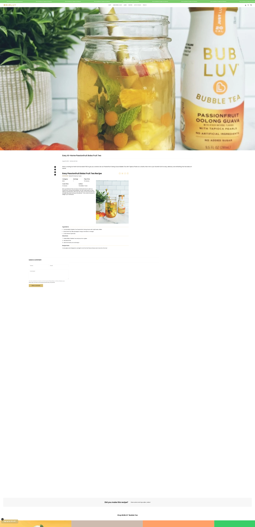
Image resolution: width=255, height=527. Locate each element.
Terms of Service (59, 281)
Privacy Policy (51, 281)
